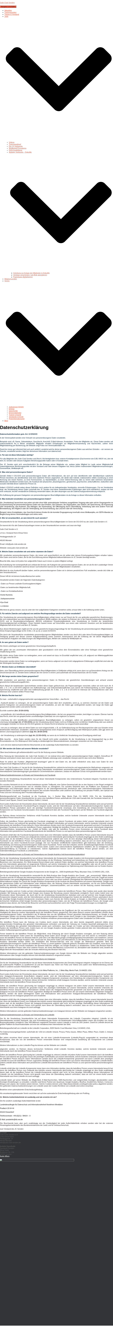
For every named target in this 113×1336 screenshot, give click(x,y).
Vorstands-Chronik (16, 417)
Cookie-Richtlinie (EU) (13, 1331)
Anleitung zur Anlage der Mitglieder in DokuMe (31, 273)
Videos (11, 142)
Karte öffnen (4, 1156)
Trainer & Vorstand (11, 14)
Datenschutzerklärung (13, 1333)
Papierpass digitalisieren (23, 277)
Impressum (8, 1329)
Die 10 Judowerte (16, 146)
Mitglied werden (10, 279)
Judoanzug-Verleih (16, 407)
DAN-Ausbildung (15, 150)
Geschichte (13, 411)
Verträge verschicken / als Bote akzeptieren (30, 275)
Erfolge (11, 409)
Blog (6, 421)
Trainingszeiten (10, 12)
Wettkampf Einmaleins (17, 148)
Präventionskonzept (16, 419)
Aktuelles (8, 10)
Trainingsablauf (15, 144)
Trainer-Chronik (15, 415)
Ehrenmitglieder (15, 413)
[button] (58, 140)
